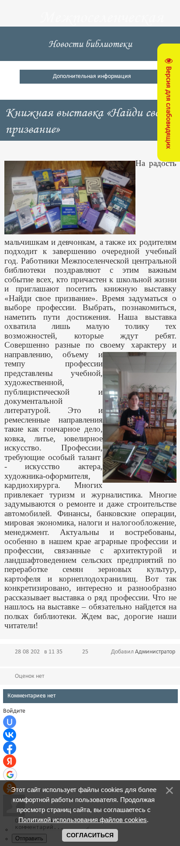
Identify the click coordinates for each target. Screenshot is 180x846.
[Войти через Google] (10, 775)
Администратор (155, 652)
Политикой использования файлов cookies (82, 819)
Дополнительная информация (92, 76)
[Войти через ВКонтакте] (9, 734)
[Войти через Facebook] (9, 748)
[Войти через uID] (9, 721)
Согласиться (90, 835)
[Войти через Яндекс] (9, 761)
